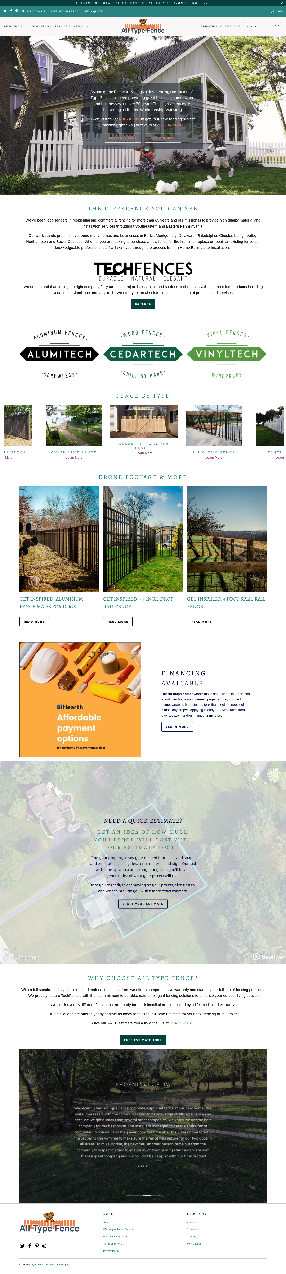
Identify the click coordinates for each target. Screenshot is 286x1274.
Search (107, 1222)
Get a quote (163, 138)
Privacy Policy (111, 1250)
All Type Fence (36, 1264)
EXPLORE (143, 303)
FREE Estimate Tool (65, 11)
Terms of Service (112, 1243)
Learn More (177, 727)
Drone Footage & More (143, 477)
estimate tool (123, 138)
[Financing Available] (80, 699)
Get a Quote (93, 11)
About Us (192, 1222)
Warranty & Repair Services (119, 1229)
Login (280, 11)
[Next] (277, 432)
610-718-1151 (181, 1023)
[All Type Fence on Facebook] (10, 11)
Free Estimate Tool (143, 1040)
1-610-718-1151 (36, 11)
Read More (34, 621)
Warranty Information (115, 1236)
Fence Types (194, 1243)
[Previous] (11, 432)
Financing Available (183, 678)
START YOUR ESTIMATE (143, 904)
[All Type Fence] (142, 26)
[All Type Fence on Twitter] (5, 11)
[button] (16, 26)
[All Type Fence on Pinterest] (16, 11)
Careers (191, 1236)
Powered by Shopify (57, 1264)
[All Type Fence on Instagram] (22, 11)
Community (193, 1229)
